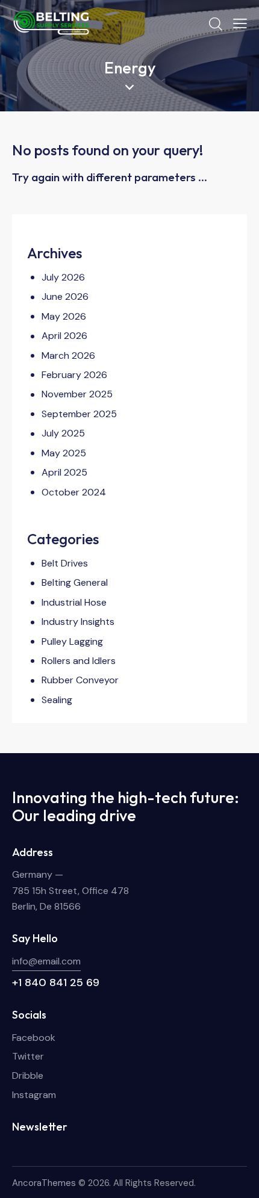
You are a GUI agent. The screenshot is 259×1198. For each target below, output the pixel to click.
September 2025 (79, 414)
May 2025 (64, 453)
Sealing (57, 700)
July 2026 (63, 277)
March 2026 (68, 355)
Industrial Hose (74, 602)
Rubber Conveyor (80, 680)
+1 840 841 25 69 (55, 982)
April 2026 (64, 335)
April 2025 (64, 472)
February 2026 (74, 374)
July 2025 (63, 433)
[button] (240, 23)
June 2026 (65, 296)
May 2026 (64, 316)
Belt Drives (65, 563)
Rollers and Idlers (79, 660)
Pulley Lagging (72, 641)
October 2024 (74, 492)
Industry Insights (78, 621)
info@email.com (46, 961)
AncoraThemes (44, 1183)
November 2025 (77, 394)
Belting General (75, 582)
